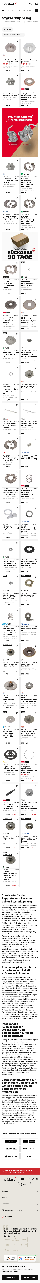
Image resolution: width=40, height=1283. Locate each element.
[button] (20, 1191)
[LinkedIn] (36, 1179)
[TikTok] (33, 1179)
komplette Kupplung (12, 990)
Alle (29, 1156)
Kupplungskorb (26, 1046)
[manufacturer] (11, 1141)
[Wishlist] (30, 4)
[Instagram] (29, 1179)
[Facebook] (26, 1179)
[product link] (10, 176)
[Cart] (36, 4)
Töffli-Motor (13, 910)
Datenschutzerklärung (10, 1271)
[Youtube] (22, 1179)
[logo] (9, 3)
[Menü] (16, 1256)
